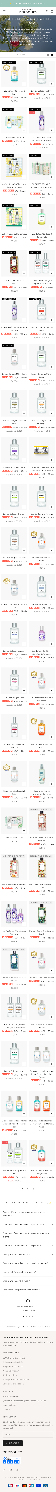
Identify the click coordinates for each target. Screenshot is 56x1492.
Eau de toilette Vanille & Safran (41, 1026)
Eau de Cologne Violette (14, 467)
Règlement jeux (10, 1375)
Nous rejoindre (9, 1405)
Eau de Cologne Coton (42, 604)
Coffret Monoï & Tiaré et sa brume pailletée (14, 185)
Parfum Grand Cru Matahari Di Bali (14, 979)
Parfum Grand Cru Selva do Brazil (41, 932)
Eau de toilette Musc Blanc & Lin (14, 606)
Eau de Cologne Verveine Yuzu (14, 422)
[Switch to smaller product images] (52, 55)
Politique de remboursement (16, 1379)
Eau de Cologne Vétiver (41, 91)
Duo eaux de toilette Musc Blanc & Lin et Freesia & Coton (42, 1074)
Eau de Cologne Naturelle (14, 557)
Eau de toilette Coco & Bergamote (42, 235)
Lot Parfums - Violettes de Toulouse (14, 932)
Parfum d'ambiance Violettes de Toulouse (41, 139)
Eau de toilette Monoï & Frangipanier (41, 1172)
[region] (28, 1305)
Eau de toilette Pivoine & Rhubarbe (42, 699)
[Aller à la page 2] (33, 1189)
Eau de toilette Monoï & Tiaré (14, 92)
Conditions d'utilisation (13, 1384)
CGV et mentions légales (14, 1358)
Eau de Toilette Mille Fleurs (14, 374)
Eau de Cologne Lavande (14, 651)
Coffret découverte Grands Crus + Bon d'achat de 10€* (42, 469)
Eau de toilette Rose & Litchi (41, 978)
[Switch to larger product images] (48, 55)
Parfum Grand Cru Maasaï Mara (14, 282)
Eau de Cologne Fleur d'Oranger (41, 422)
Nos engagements (11, 1396)
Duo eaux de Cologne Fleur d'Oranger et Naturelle (14, 1026)
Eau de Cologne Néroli (14, 1071)
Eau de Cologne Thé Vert (14, 514)
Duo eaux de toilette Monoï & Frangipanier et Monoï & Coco (41, 1124)
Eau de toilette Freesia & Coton (14, 792)
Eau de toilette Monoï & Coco (41, 746)
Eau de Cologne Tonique (42, 514)
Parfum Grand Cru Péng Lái (14, 884)
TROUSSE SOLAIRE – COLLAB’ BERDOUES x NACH (41, 187)
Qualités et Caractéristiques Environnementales (24, 1401)
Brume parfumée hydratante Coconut (42, 792)
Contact (6, 1409)
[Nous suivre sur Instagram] (10, 1470)
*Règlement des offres (13, 1366)
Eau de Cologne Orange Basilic (41, 329)
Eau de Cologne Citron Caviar (41, 375)
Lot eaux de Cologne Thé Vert (14, 1172)
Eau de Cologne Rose (14, 698)
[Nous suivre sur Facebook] (4, 1470)
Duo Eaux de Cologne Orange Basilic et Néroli (41, 282)
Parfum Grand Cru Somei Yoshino (41, 839)
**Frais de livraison (11, 1371)
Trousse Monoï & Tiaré (14, 137)
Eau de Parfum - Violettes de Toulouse (14, 329)
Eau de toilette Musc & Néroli (42, 559)
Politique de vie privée (13, 1362)
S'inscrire (12, 1443)
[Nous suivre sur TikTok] (17, 1470)
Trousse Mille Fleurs (14, 838)
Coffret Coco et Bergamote (14, 234)
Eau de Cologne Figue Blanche (14, 746)
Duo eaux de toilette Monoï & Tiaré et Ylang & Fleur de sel (14, 1124)
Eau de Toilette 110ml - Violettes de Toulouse (42, 652)
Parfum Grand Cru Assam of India (42, 886)
